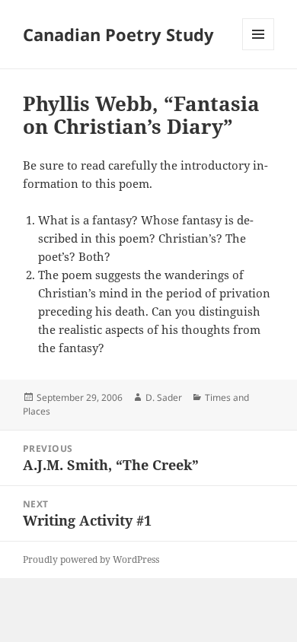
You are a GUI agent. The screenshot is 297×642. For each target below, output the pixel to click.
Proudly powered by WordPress (91, 559)
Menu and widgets (258, 49)
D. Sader (163, 397)
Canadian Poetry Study (118, 34)
